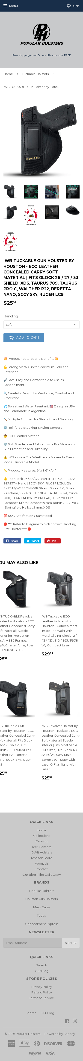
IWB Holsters (41, 847)
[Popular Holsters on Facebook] (67, 1022)
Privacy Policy (41, 987)
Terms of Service (41, 998)
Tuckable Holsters (35, 74)
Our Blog (41, 971)
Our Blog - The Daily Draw (41, 874)
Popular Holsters (41, 891)
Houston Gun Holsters (41, 899)
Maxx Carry (41, 907)
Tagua (41, 915)
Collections (41, 836)
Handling (10, 316)
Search (41, 965)
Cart (76, 6)
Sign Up (71, 943)
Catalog (41, 841)
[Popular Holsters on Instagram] (75, 1022)
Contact (42, 869)
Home (8, 74)
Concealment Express (41, 924)
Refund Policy (41, 992)
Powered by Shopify (59, 1034)
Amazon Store (41, 858)
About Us (41, 863)
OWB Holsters (41, 852)
